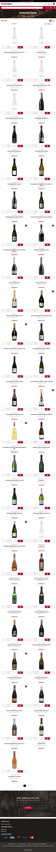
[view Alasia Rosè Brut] (14, 571)
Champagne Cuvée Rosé (14, 776)
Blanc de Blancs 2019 (14, 282)
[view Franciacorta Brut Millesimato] (41, 637)
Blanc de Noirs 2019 (41, 282)
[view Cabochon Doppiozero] (41, 242)
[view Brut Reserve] (41, 44)
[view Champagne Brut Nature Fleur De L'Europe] (41, 374)
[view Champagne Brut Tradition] (14, 176)
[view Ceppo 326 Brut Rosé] (14, 637)
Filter (14, 23)
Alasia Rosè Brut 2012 (14, 579)
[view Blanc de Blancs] (14, 275)
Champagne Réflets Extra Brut (14, 513)
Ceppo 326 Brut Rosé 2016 (14, 645)
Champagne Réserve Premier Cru (41, 513)
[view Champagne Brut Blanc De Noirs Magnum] (41, 209)
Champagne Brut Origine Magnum (14, 217)
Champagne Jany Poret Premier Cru (14, 480)
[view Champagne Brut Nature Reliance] (41, 341)
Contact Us (3, 831)
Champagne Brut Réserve (41, 118)
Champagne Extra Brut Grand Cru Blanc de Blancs (41, 184)
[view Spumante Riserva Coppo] (14, 703)
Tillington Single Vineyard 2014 (14, 315)
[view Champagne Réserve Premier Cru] (41, 505)
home (23, 16)
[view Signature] (41, 472)
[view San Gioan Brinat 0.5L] (41, 571)
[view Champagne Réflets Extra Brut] (14, 505)
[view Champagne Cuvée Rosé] (14, 769)
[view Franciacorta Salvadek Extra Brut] (14, 736)
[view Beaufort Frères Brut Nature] (41, 439)
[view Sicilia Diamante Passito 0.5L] (14, 110)
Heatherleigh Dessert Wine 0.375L (41, 85)
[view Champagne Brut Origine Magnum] (14, 209)
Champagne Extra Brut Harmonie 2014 (14, 52)
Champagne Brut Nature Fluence (14, 381)
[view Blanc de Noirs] (41, 275)
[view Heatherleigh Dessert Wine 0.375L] (41, 77)
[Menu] (54, 8)
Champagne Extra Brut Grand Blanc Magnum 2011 (14, 448)
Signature (41, 480)
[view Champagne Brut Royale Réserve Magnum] (41, 406)
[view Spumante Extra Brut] (14, 143)
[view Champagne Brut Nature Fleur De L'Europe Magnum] (14, 242)
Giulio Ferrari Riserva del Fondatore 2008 (14, 348)
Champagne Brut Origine (41, 151)
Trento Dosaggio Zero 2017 (14, 612)
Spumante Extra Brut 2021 (14, 151)
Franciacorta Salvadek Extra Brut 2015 (14, 743)
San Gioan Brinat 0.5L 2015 (41, 579)
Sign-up (50, 4)
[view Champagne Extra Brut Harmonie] (14, 44)
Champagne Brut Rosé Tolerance (14, 414)
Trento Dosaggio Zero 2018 (41, 612)
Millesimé (41, 546)
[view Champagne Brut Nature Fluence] (14, 374)
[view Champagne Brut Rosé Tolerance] (14, 406)
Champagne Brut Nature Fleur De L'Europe (41, 381)
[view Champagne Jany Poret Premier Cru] (14, 472)
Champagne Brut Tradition (14, 184)
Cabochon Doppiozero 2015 (41, 250)
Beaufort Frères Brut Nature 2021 (41, 447)
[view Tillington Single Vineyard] (14, 308)
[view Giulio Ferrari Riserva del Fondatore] (41, 308)
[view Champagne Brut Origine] (41, 143)
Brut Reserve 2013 (41, 52)
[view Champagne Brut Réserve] (41, 110)
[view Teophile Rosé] (41, 736)
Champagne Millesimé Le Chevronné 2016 (14, 546)
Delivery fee (4, 829)
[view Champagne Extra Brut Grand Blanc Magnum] (14, 439)
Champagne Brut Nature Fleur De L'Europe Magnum (14, 250)
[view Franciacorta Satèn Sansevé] (14, 670)
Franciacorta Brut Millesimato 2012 (41, 645)
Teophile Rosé (41, 743)
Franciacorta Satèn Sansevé (14, 677)
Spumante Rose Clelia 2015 (41, 710)
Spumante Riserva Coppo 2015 (14, 710)
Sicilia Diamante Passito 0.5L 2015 (14, 118)
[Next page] (31, 786)
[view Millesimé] (41, 538)
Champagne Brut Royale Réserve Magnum (41, 414)
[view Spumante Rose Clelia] (41, 703)
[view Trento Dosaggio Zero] (14, 604)
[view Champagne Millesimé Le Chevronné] (14, 538)
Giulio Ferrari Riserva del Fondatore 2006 (41, 315)
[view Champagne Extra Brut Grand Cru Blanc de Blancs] (41, 176)
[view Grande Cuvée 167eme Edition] (14, 77)
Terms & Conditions (5, 824)
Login (44, 4)
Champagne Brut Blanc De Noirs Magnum (41, 217)
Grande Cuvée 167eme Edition (14, 85)
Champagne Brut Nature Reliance (41, 348)
